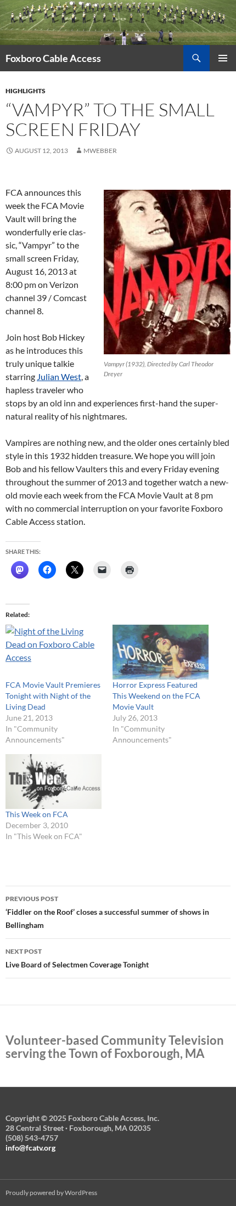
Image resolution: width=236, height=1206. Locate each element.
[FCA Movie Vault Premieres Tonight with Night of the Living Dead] (53, 652)
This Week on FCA (36, 814)
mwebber (100, 150)
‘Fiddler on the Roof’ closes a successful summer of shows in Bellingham (107, 912)
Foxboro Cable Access (53, 58)
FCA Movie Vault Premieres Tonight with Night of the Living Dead (52, 695)
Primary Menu (223, 58)
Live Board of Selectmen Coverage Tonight (77, 958)
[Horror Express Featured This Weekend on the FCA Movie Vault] (161, 652)
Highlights (25, 91)
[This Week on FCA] (53, 781)
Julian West (59, 376)
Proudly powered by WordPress (51, 1192)
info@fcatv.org (30, 1147)
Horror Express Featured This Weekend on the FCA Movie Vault (156, 695)
